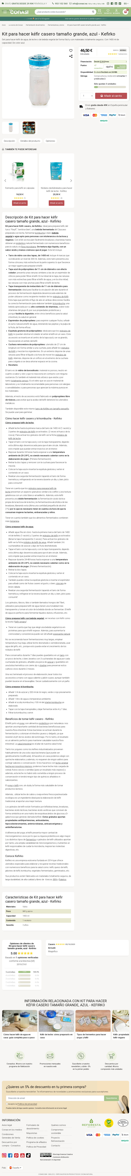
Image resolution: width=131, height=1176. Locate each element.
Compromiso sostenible (57, 1131)
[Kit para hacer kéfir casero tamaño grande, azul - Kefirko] (38, 82)
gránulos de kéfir (50, 535)
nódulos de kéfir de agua (34, 542)
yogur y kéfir (13, 785)
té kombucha (59, 303)
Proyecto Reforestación (57, 1139)
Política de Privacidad (36, 1146)
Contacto (55, 1145)
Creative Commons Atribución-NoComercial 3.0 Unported (56, 1157)
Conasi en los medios (12, 1129)
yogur (21, 723)
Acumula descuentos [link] (121, 67)
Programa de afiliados (36, 1142)
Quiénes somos (58, 1125)
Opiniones (50, 141)
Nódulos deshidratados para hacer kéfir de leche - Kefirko (56, 189)
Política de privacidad (27, 1104)
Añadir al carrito (19, 203)
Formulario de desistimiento (32, 1127)
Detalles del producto (30, 141)
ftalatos (62, 879)
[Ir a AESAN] (123, 1123)
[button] (71, 51)
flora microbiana (28, 246)
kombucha (40, 233)
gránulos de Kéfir (60, 296)
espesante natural (61, 634)
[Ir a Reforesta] (91, 1123)
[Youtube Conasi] (22, 1155)
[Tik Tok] (28, 1155)
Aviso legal (7, 1125)
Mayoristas (31, 1133)
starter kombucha (53, 702)
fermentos (31, 839)
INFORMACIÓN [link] (11, 1120)
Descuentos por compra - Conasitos (11, 1144)
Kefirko (123, 50)
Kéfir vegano (20, 621)
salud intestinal (24, 744)
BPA (55, 879)
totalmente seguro (19, 380)
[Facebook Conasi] (10, 1155)
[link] (117, 54)
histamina (14, 521)
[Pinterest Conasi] (16, 1155)
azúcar (50, 662)
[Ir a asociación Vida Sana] (108, 1123)
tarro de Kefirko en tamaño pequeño (52, 408)
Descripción (9, 141)
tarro (62, 655)
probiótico (20, 243)
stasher (43, 665)
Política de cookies (35, 1137)
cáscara (59, 583)
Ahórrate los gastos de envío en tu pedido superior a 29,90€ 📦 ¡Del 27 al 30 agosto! (92, 19)
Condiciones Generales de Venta (11, 1136)
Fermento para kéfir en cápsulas (19, 188)
